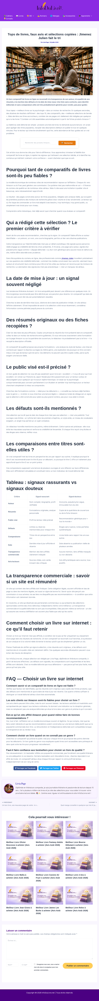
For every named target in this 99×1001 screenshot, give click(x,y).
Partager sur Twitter (51, 768)
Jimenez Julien (67, 258)
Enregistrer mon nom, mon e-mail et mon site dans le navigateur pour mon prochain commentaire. (46, 967)
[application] (33, 16)
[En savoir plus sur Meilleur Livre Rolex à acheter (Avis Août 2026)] (79, 895)
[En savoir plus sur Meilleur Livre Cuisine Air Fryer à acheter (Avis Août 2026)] (49, 863)
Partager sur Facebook (26, 768)
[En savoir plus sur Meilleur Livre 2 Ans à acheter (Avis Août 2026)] (79, 863)
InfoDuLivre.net (48, 993)
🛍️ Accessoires (69, 16)
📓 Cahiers (8, 16)
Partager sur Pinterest (75, 768)
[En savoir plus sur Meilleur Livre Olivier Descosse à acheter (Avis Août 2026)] (19, 830)
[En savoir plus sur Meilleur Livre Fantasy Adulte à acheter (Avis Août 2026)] (49, 830)
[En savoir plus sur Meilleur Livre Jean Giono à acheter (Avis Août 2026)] (19, 895)
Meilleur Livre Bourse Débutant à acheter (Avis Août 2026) (77, 845)
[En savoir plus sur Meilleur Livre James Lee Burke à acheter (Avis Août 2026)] (49, 895)
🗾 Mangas (54, 16)
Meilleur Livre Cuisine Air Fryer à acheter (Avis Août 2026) (48, 878)
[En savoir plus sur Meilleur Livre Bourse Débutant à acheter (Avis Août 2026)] (79, 830)
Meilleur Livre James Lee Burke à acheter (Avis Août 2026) (48, 910)
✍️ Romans (42, 16)
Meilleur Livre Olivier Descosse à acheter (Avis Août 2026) (17, 845)
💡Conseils (8, 19)
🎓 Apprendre (84, 16)
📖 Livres (19, 16)
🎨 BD (29, 16)
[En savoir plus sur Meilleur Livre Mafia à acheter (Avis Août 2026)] (19, 863)
